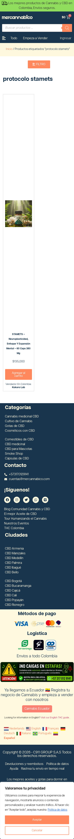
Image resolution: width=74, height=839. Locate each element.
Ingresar (65, 38)
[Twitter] (26, 500)
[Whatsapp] (36, 500)
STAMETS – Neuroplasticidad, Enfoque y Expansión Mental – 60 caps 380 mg (18, 344)
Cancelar (37, 830)
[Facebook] (7, 500)
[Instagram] (17, 500)
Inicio (9, 49)
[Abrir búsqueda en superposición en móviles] (37, 28)
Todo (13, 38)
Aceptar (37, 819)
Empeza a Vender (35, 38)
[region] (37, 810)
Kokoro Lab (18, 387)
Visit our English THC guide (55, 717)
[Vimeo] (45, 500)
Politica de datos (57, 809)
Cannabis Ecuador (37, 708)
